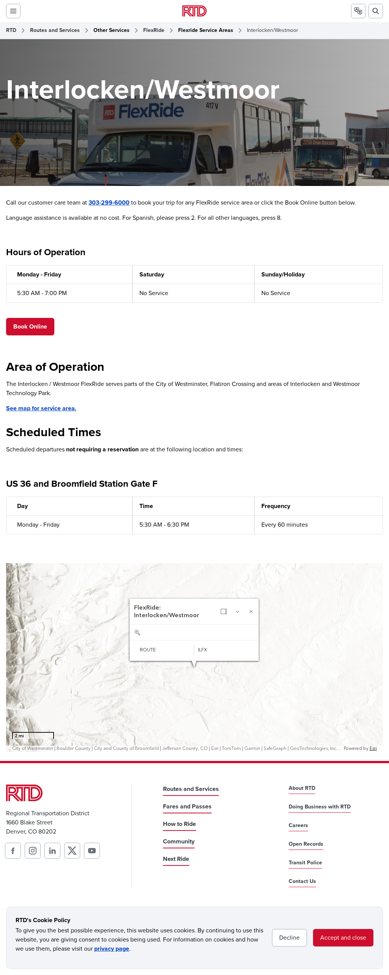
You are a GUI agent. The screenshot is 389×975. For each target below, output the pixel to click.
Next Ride (176, 858)
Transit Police (305, 863)
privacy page (111, 948)
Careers (298, 825)
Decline (289, 937)
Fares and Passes (187, 806)
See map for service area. (41, 408)
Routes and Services (55, 30)
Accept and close (343, 937)
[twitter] (72, 851)
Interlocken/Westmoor (272, 30)
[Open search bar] (375, 11)
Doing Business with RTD (320, 807)
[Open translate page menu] (358, 11)
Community (178, 841)
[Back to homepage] (194, 10)
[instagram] (33, 851)
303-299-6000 (109, 202)
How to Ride (179, 823)
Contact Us (302, 881)
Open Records (306, 844)
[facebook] (13, 851)
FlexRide (153, 30)
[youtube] (92, 851)
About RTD (302, 788)
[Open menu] (13, 11)
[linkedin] (52, 851)
